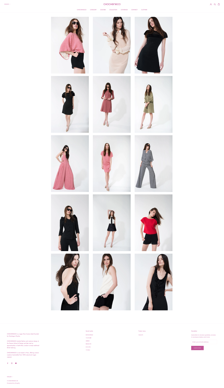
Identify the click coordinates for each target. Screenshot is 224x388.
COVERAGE (124, 10)
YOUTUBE (88, 338)
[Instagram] (11, 363)
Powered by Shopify (13, 383)
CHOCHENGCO (81, 10)
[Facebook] (7, 363)
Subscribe (197, 348)
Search (141, 335)
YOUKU (88, 350)
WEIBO (88, 341)
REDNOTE (88, 344)
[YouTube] (16, 363)
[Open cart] (219, 4)
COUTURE (103, 10)
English (6, 4)
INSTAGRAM (89, 335)
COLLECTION (113, 10)
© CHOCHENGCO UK (12, 381)
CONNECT (134, 10)
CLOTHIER (144, 10)
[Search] (215, 4)
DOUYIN (88, 347)
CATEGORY (93, 10)
